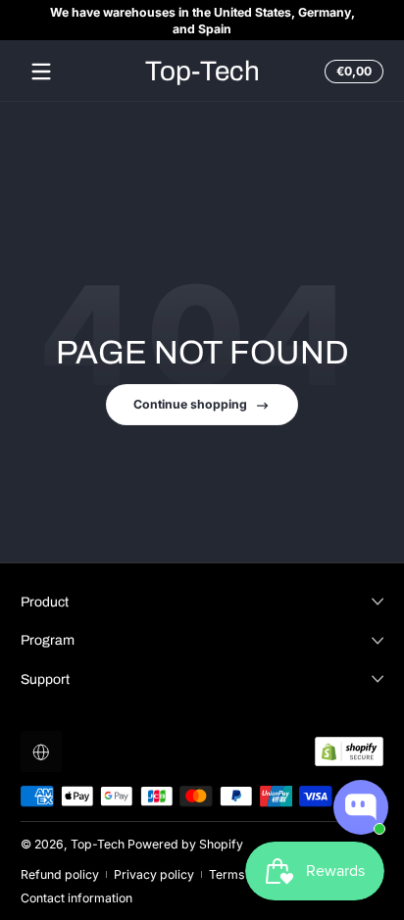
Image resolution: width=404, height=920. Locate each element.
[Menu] (41, 71)
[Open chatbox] (360, 807)
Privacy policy (154, 874)
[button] (351, 71)
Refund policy (60, 874)
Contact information (76, 898)
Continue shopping (190, 404)
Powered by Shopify (185, 844)
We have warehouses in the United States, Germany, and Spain (202, 20)
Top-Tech (98, 844)
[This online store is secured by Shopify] (349, 751)
